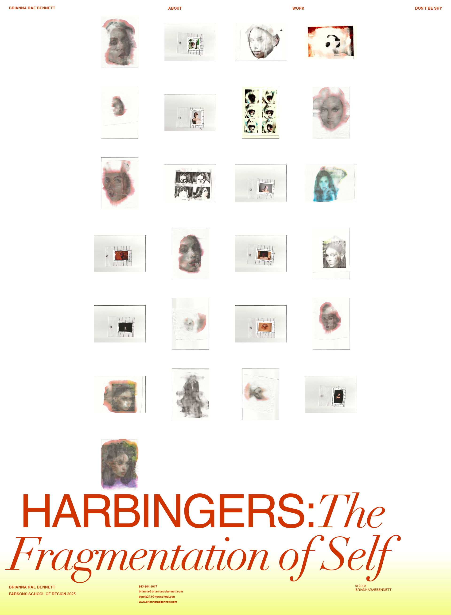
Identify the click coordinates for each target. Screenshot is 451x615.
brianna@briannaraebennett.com (161, 591)
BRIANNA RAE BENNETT (32, 8)
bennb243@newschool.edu (157, 596)
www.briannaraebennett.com (158, 601)
